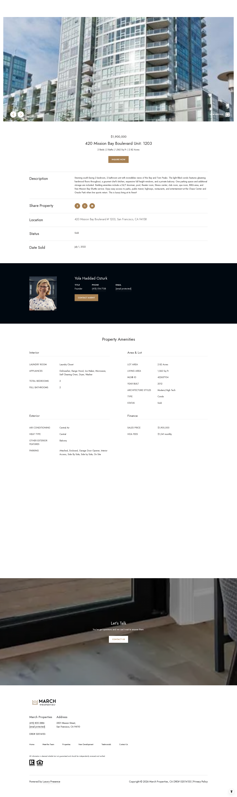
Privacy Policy (200, 781)
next (21, 114)
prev (13, 114)
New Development (86, 744)
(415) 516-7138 (99, 288)
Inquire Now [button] (118, 159)
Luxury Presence (51, 781)
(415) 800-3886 (36, 723)
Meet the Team (48, 744)
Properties (66, 744)
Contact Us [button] (118, 639)
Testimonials (106, 744)
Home (31, 744)
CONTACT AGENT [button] (86, 297)
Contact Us (123, 744)
